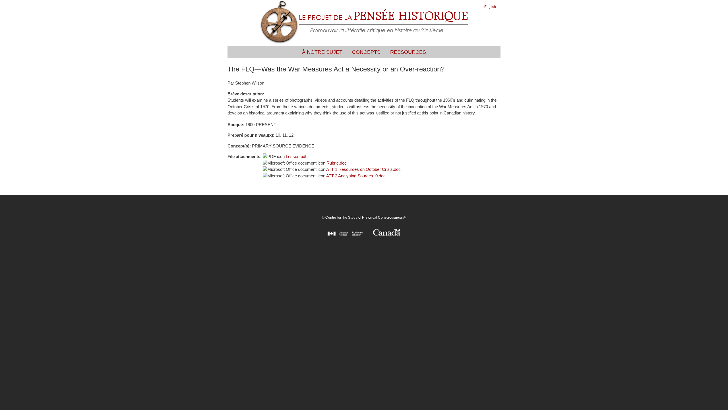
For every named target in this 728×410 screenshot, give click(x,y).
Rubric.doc (336, 163)
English (490, 7)
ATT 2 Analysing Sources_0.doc (356, 175)
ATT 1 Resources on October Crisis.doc (363, 169)
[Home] (364, 23)
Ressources (408, 52)
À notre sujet (322, 52)
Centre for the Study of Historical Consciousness (365, 218)
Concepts (366, 52)
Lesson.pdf (296, 156)
